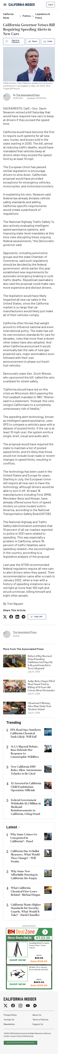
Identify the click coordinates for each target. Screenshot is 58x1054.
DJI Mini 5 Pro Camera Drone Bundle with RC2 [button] (38, 968)
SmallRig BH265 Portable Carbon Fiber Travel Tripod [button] (39, 945)
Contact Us (9, 1020)
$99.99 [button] (39, 957)
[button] (45, 932)
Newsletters (9, 1024)
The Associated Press (28, 95)
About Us (36, 1015)
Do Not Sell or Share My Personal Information (20, 1042)
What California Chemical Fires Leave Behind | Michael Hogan (25, 891)
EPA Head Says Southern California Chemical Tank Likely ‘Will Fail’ (25, 733)
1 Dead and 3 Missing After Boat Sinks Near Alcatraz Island (39, 706)
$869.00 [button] (39, 982)
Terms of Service (40, 1020)
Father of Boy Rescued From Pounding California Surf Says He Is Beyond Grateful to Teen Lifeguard (40, 662)
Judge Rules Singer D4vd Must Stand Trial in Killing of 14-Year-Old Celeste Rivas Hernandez (41, 686)
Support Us (37, 1024)
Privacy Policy (10, 1015)
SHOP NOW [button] (17, 960)
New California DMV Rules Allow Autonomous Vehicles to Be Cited (26, 770)
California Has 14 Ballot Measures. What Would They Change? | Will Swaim (25, 856)
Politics (27, 16)
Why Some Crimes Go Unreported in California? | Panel (23, 837)
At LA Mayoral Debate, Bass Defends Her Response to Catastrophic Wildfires (25, 752)
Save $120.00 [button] (38, 961)
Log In (50, 4)
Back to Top (46, 1048)
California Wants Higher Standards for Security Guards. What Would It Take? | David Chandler (26, 910)
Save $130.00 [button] (38, 985)
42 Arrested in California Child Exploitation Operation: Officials (26, 786)
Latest (11, 827)
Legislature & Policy (42, 16)
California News (8, 16)
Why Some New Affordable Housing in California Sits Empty (24, 874)
